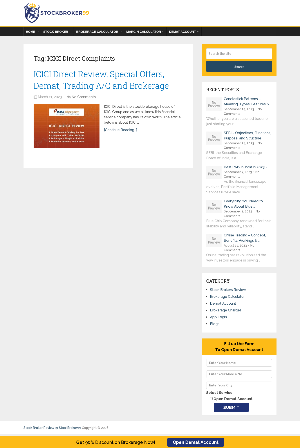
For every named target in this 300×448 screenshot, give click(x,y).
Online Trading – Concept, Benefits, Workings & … (245, 238)
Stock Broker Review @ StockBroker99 (52, 428)
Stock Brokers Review (228, 290)
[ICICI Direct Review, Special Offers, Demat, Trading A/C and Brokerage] (66, 126)
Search (239, 66)
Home (30, 31)
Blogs (214, 324)
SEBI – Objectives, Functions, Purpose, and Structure (247, 135)
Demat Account (182, 31)
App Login (218, 317)
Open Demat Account (196, 442)
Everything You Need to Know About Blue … (243, 203)
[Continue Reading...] (120, 130)
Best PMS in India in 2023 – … (247, 167)
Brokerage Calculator (97, 31)
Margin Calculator (143, 31)
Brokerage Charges (226, 310)
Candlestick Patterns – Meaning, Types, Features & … (247, 101)
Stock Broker (55, 31)
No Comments (84, 97)
